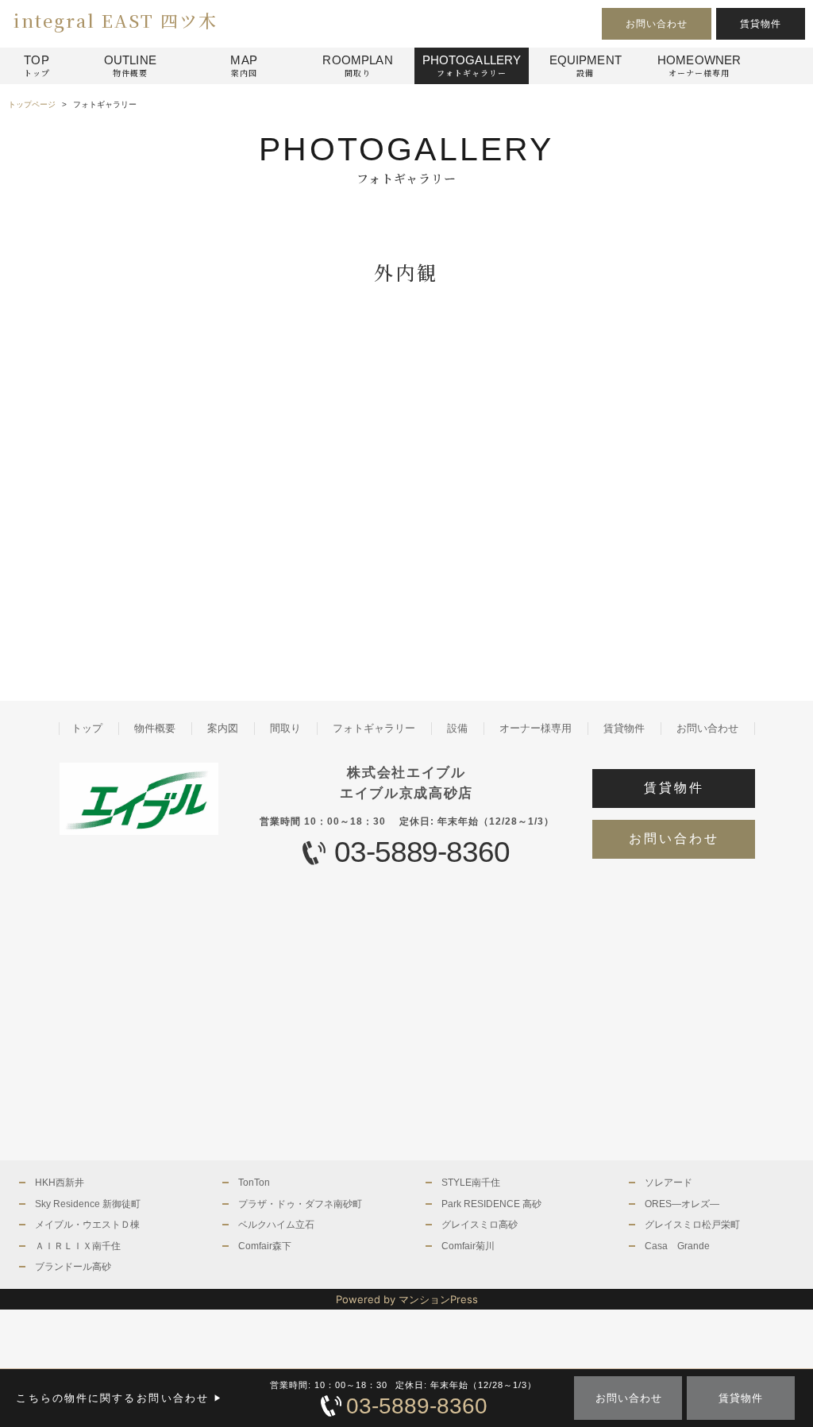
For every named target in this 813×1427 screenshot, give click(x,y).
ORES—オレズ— (682, 1204)
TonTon (254, 1182)
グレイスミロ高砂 (479, 1224)
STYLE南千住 (470, 1182)
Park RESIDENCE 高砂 (491, 1204)
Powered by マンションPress (407, 1299)
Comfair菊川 (468, 1246)
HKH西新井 (59, 1182)
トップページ (32, 104)
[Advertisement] (203, 516)
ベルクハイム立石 (276, 1224)
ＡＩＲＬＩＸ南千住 (78, 1246)
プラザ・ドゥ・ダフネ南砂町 (300, 1204)
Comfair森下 (264, 1246)
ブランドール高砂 (73, 1266)
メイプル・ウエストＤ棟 (87, 1224)
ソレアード (668, 1182)
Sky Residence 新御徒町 (88, 1204)
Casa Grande (677, 1246)
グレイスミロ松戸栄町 (692, 1224)
